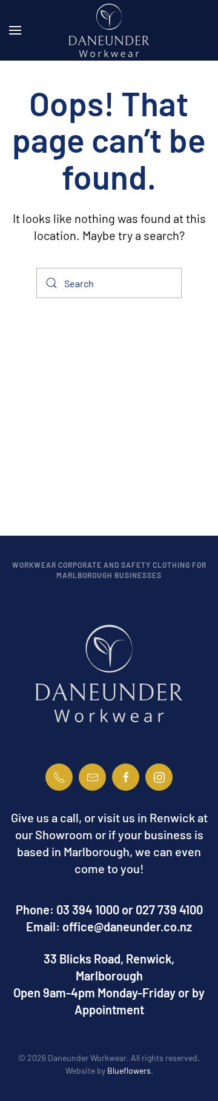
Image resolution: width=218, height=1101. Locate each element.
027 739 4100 (169, 909)
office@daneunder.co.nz (127, 926)
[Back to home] (109, 30)
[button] (15, 30)
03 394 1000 (87, 909)
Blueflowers (129, 1070)
